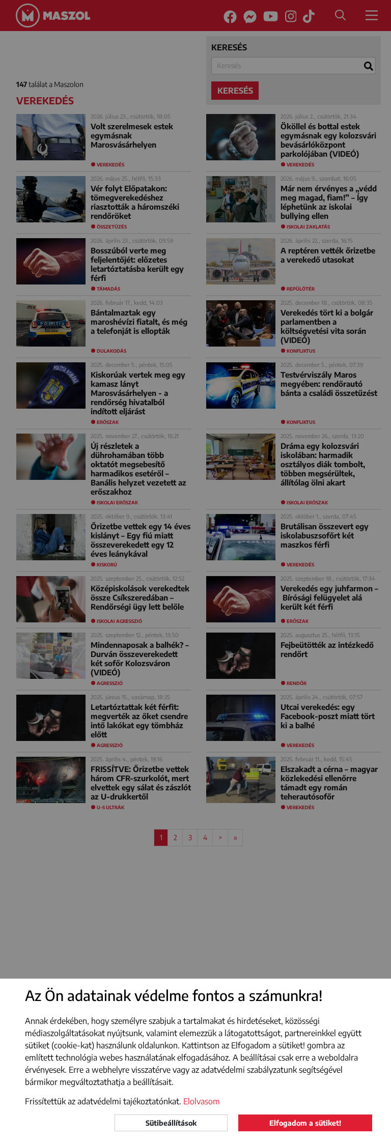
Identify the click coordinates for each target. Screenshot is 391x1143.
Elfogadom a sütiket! (305, 1123)
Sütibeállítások (171, 1123)
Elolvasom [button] (201, 1101)
